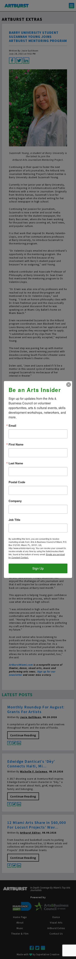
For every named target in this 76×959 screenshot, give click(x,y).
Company (15, 500)
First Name (16, 444)
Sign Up (38, 568)
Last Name (16, 463)
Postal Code (17, 482)
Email (12, 425)
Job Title (14, 519)
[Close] (68, 384)
